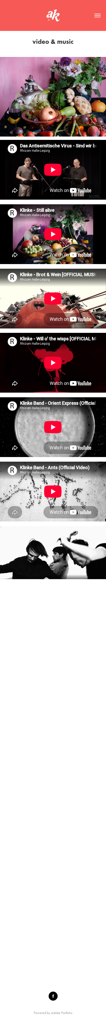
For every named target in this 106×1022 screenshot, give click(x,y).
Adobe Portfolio (61, 1013)
